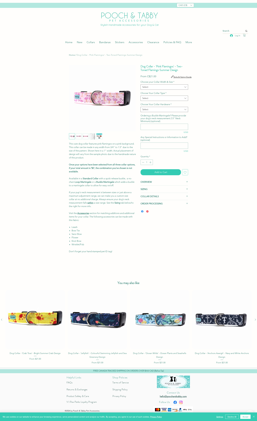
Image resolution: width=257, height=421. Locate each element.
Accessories (83, 213)
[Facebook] (175, 402)
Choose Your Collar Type (154, 93)
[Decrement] (143, 162)
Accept (245, 416)
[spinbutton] (147, 162)
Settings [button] (219, 416)
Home (72, 55)
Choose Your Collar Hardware (156, 104)
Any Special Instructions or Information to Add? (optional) (164, 138)
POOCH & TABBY (129, 15)
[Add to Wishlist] (185, 172)
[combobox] (164, 87)
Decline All (232, 416)
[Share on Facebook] (142, 211)
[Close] (253, 417)
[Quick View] (35, 319)
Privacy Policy (156, 416)
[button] (185, 5)
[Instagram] (181, 402)
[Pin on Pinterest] (147, 211)
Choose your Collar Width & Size (157, 82)
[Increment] (150, 162)
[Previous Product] (1, 319)
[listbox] (185, 5)
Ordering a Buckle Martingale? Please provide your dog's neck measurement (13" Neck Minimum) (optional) (163, 118)
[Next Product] (255, 319)
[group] (128, 327)
